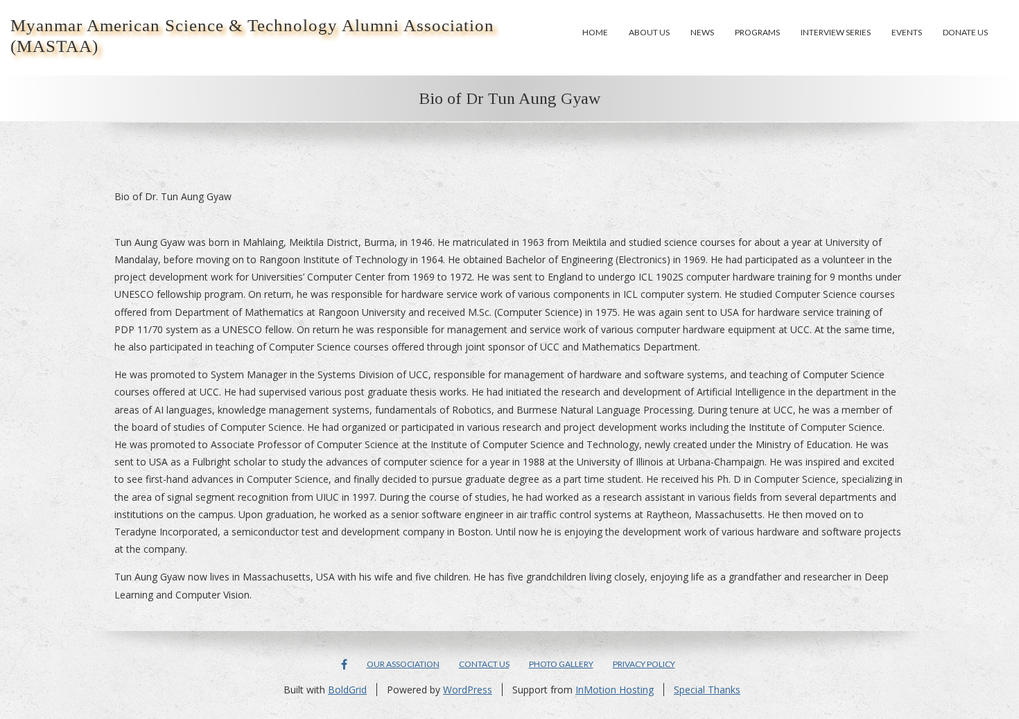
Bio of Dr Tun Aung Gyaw (509, 98)
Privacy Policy (644, 664)
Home (595, 32)
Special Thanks (707, 689)
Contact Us (484, 664)
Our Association (403, 664)
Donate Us (965, 32)
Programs (757, 32)
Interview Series (836, 32)
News (702, 32)
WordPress (467, 689)
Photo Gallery (561, 664)
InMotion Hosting (614, 689)
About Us (649, 32)
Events (906, 32)
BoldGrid (347, 689)
